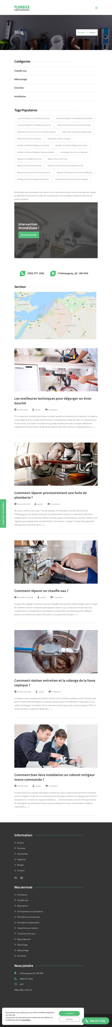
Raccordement (24, 939)
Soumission (22, 853)
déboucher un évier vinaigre (59, 138)
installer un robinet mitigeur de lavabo (71, 145)
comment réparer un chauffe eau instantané (74, 118)
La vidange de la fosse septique (74, 152)
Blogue (20, 864)
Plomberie (22, 894)
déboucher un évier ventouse (29, 138)
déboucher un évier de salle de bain (77, 132)
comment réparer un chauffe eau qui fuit (34, 125)
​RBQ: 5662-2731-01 (23, 990)
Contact (21, 870)
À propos (21, 848)
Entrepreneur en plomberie (30, 911)
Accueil (81, 32)
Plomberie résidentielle (28, 922)
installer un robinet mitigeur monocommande (35, 152)
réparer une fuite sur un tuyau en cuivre (34, 172)
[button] (95, 1020)
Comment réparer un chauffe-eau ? (41, 590)
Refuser (69, 1019)
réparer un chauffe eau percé (29, 159)
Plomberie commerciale (28, 917)
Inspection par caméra (27, 928)
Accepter (69, 1013)
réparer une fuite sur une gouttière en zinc (66, 165)
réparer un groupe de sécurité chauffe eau (74, 172)
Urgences (21, 859)
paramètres (26, 1020)
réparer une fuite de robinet (29, 165)
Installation (20, 96)
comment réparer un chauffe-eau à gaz (33, 118)
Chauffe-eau (20, 70)
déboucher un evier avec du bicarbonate (74, 125)
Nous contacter (28, 234)
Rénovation (22, 905)
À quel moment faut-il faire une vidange (71, 179)
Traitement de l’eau (26, 933)
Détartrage (22, 944)
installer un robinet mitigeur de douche (33, 145)
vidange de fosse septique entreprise (33, 179)
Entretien (19, 87)
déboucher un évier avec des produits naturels (36, 132)
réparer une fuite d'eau (57, 159)
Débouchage (20, 79)
